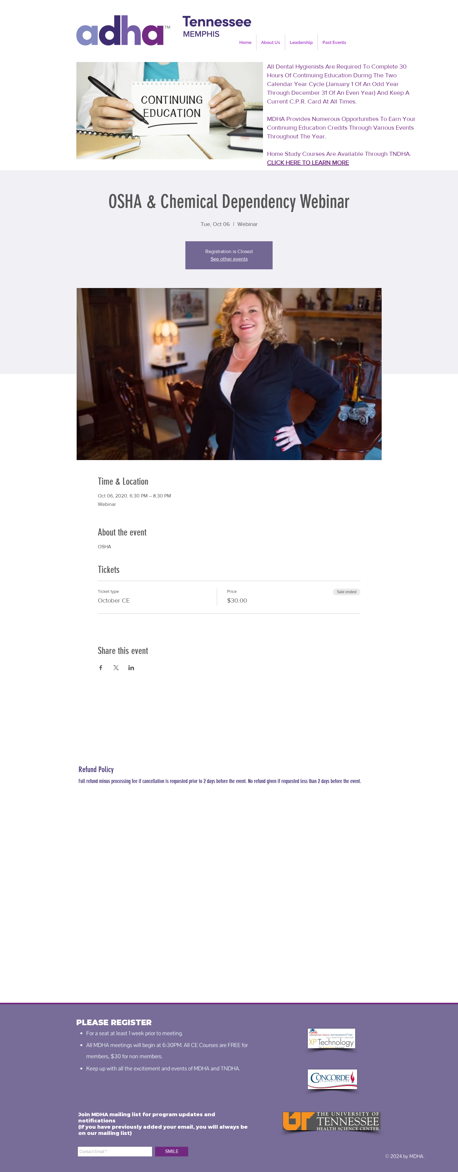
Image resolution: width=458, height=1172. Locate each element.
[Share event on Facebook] (101, 667)
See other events (229, 259)
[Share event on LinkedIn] (131, 667)
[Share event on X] (116, 667)
